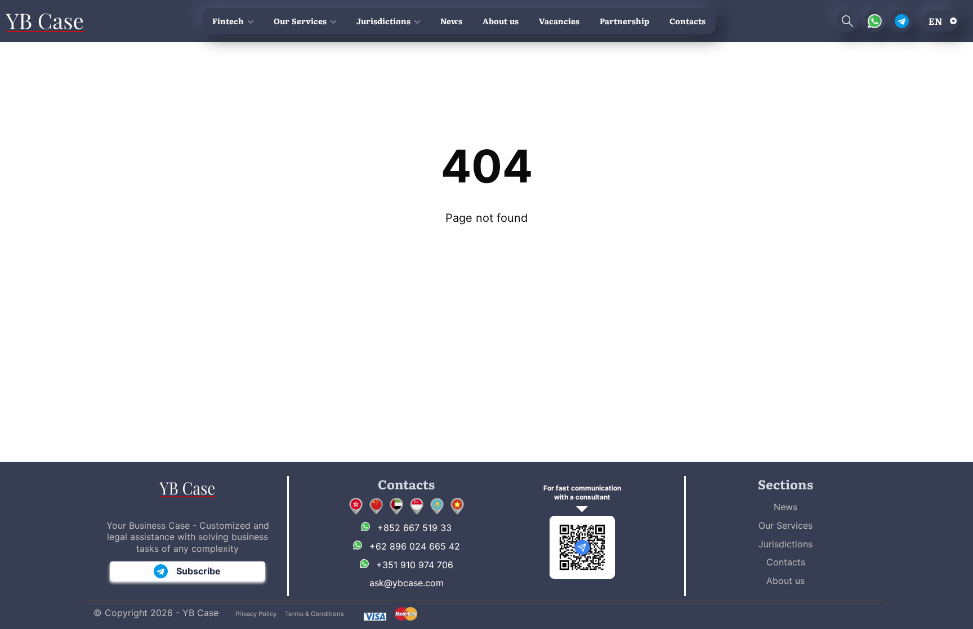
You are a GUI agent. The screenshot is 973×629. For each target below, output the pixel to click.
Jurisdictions (383, 20)
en (935, 21)
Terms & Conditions (314, 614)
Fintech (228, 20)
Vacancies (559, 20)
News (451, 20)
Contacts (688, 20)
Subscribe (198, 571)
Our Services (300, 20)
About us (501, 20)
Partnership (624, 20)
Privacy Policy (255, 614)
